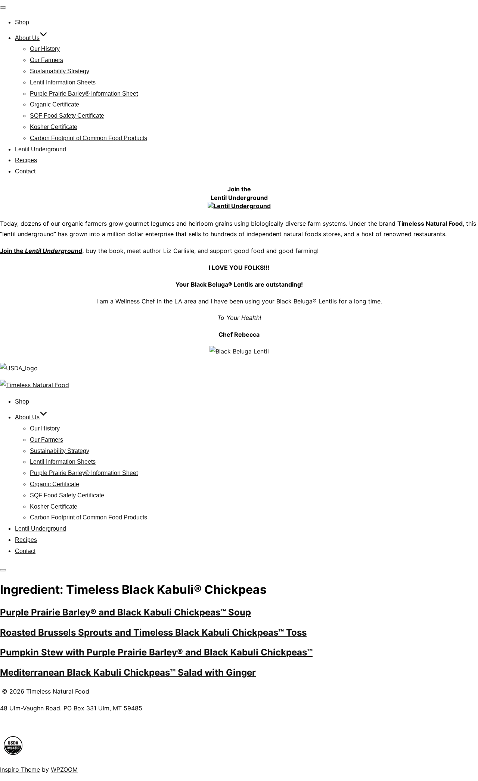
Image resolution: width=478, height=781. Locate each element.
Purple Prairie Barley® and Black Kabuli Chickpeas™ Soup (125, 612)
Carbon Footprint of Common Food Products (88, 138)
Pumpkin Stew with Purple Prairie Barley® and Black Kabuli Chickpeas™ (156, 652)
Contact (25, 171)
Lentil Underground (40, 149)
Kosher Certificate (53, 127)
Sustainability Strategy (59, 71)
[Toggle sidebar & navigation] (3, 570)
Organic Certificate (54, 104)
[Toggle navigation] (3, 7)
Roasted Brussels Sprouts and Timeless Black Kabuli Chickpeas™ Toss (153, 632)
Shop (22, 22)
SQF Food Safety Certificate (67, 115)
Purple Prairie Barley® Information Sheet (84, 93)
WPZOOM (64, 769)
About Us (27, 38)
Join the (41, 250)
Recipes (26, 160)
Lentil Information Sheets (63, 82)
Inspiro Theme (20, 769)
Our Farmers (46, 60)
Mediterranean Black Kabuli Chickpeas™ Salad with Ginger (128, 672)
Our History (45, 49)
